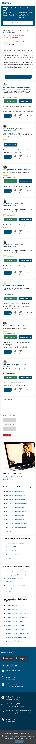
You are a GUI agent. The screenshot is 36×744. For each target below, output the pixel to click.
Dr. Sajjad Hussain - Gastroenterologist (16, 170)
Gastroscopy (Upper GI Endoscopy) (16, 575)
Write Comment (7, 399)
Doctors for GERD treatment (14, 547)
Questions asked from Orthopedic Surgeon (17, 633)
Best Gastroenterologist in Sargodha (16, 527)
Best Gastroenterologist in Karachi (15, 495)
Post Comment (18, 77)
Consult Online (8, 479)
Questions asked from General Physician (17, 613)
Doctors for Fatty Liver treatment (15, 543)
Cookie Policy (26, 738)
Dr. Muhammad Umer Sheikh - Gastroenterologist (13, 204)
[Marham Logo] (7, 2)
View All (8, 531)
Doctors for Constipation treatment (15, 555)
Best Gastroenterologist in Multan (15, 515)
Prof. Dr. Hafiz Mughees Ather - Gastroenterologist (14, 129)
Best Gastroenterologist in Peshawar (16, 511)
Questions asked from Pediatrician (15, 629)
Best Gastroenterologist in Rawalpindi (16, 503)
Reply (9, 116)
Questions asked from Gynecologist (15, 605)
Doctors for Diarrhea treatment (14, 551)
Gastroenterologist (19, 35)
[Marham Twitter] (3, 665)
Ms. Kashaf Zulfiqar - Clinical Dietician (16, 326)
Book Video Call (10, 101)
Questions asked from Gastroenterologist (17, 617)
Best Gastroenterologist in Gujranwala (16, 523)
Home (4, 35)
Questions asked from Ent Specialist (16, 637)
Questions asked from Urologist (14, 621)
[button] (7, 435)
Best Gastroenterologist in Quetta (15, 519)
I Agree (19, 741)
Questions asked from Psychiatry (15, 625)
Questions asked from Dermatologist (16, 609)
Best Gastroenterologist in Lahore (15, 491)
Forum (10, 35)
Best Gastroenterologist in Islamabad (16, 499)
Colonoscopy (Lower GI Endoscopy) (16, 571)
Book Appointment (25, 101)
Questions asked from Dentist (14, 641)
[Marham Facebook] (7, 665)
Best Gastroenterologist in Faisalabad (16, 507)
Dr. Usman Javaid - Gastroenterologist (16, 87)
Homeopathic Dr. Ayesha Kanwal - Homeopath (15, 365)
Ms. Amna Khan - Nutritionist (13, 286)
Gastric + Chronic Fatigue (11, 37)
